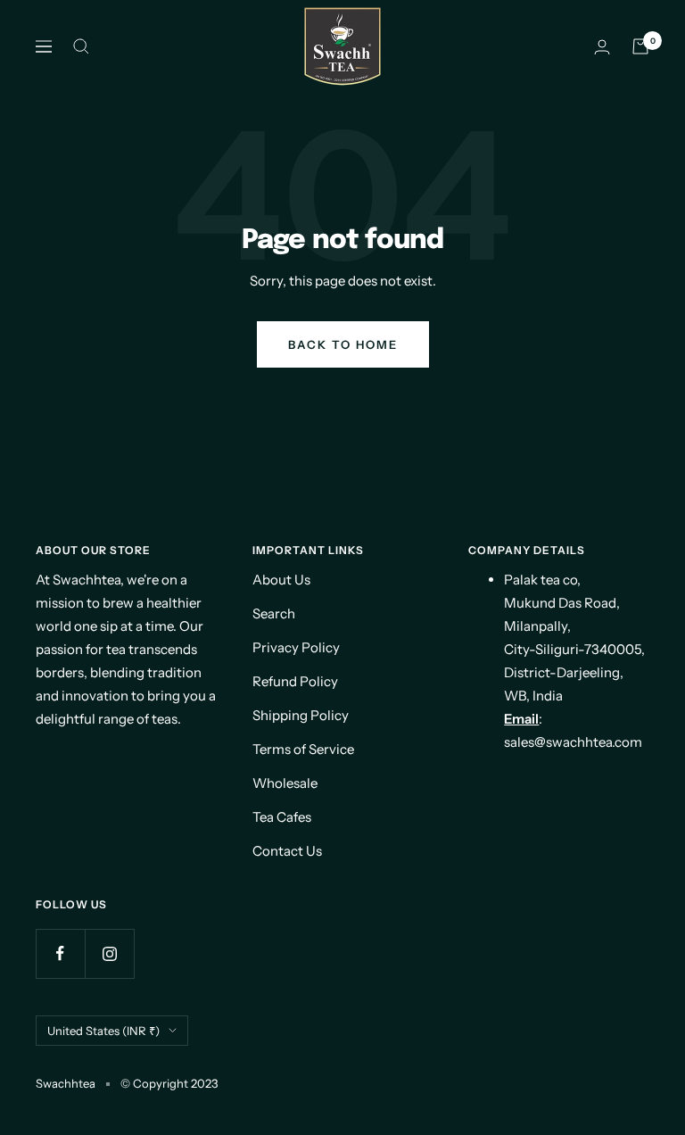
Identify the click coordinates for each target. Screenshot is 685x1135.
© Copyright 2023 (169, 1083)
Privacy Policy (296, 647)
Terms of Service (303, 749)
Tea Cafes (281, 816)
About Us (281, 579)
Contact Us (287, 850)
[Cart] (640, 46)
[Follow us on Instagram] (109, 953)
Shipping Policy (300, 715)
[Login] (602, 46)
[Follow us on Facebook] (60, 953)
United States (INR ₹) (103, 1030)
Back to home (343, 344)
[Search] (81, 46)
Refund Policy (295, 681)
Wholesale (285, 783)
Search (273, 613)
